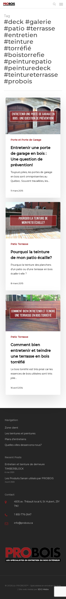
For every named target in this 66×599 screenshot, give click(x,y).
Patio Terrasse (19, 244)
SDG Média (43, 589)
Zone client (11, 427)
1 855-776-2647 (22, 514)
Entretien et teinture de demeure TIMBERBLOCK (25, 466)
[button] (61, 4)
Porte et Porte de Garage (26, 139)
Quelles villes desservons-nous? (23, 444)
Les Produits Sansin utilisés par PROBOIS (29, 478)
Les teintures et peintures (20, 433)
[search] (54, 4)
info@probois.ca (23, 522)
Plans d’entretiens (15, 439)
